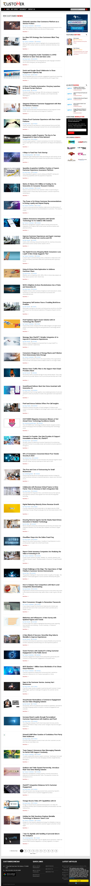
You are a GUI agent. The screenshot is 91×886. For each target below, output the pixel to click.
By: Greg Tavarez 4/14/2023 (30, 139)
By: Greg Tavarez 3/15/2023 (30, 738)
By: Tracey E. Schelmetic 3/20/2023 (32, 655)
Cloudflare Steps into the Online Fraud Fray (38, 537)
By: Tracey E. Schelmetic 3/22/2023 (32, 555)
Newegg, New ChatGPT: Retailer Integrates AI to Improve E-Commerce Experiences (40, 338)
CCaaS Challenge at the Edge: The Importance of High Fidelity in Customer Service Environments (42, 570)
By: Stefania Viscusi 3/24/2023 (30, 458)
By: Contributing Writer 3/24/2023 (31, 473)
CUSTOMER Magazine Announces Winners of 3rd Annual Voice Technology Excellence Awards (40, 420)
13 (29, 851)
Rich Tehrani (76, 48)
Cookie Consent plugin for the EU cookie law (78, 883)
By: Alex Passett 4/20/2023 (30, 90)
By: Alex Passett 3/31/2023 (30, 341)
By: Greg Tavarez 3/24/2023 (30, 491)
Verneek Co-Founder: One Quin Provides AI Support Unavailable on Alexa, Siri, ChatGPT (41, 437)
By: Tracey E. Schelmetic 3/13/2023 (32, 820)
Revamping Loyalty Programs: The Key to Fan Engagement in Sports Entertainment (39, 136)
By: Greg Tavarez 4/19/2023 (30, 108)
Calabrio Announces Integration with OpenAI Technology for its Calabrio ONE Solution (39, 220)
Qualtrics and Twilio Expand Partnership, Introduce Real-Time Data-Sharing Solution (41, 768)
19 (52, 851)
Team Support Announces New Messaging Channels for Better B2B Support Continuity (42, 751)
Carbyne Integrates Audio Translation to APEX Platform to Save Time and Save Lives (39, 56)
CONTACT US (31, 9)
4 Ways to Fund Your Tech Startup (35, 152)
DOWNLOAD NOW (77, 90)
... (19, 851)
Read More (25, 31)
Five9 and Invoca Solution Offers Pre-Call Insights (41, 403)
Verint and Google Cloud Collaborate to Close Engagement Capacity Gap (39, 71)
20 (56, 851)
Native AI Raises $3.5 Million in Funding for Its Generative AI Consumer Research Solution (39, 185)
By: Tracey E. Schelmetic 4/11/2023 (32, 205)
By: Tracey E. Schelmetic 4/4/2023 (31, 256)
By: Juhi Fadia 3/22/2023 (29, 573)
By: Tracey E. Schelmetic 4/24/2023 (32, 41)
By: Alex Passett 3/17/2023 (30, 704)
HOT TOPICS (14, 9)
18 (48, 851)
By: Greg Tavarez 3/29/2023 (30, 390)
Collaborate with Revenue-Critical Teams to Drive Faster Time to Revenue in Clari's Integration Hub (40, 488)
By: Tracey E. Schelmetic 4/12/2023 (32, 188)
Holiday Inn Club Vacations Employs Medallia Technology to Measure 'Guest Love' (39, 817)
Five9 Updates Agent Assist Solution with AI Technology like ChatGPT (39, 321)
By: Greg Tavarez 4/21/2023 (30, 74)
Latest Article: (78, 39)
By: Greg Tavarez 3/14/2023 (30, 789)
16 (40, 851)
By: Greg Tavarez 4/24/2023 (30, 59)
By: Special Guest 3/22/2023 (30, 589)
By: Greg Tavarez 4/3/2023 (30, 289)
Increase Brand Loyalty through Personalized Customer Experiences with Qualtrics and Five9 (40, 718)
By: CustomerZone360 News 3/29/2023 (33, 423)
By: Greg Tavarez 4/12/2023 (30, 172)
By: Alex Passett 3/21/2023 (30, 622)
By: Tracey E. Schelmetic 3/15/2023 (32, 754)
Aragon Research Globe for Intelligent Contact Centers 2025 (80, 110)
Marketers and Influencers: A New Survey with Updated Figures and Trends (39, 618)
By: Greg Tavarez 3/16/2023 (30, 721)
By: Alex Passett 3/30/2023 (30, 373)
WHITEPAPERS (50, 866)
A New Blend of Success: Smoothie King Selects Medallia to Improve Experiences (40, 636)
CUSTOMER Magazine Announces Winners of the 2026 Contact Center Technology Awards (74, 866)
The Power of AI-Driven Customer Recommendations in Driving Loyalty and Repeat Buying (42, 202)
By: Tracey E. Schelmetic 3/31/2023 (32, 357)
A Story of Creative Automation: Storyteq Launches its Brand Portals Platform (41, 87)
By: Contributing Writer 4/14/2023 (31, 155)
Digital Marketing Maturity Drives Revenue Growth (41, 504)
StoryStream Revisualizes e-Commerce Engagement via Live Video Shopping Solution (42, 701)
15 (37, 851)
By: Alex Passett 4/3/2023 (29, 306)
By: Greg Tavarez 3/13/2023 (30, 803)
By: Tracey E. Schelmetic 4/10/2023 (32, 223)
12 (25, 851)
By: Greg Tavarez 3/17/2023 (30, 686)
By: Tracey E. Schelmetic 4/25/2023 (32, 25)
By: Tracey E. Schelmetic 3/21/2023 (32, 604)
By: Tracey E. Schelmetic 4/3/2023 (31, 324)
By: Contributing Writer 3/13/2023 (31, 838)
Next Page (32, 853)
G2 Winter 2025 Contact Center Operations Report (80, 88)
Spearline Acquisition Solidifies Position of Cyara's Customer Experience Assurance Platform (41, 169)
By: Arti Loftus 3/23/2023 (29, 524)
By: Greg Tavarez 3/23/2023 (30, 506)
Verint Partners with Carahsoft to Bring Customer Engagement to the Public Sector (41, 652)
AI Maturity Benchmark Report (81, 98)
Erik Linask (76, 38)
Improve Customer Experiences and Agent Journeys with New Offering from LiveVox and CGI (42, 237)
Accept (79, 881)
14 (33, 851)
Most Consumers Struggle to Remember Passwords (42, 602)
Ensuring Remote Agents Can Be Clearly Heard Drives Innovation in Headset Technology (42, 521)
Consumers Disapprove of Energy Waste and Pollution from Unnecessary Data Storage (42, 354)
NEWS (8, 9)
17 (44, 851)
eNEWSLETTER (50, 871)
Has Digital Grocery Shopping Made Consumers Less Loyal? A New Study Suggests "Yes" (42, 253)
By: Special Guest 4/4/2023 (30, 273)
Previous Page (14, 851)
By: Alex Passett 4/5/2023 (29, 240)
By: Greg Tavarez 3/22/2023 (30, 539)
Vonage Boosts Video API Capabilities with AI (39, 801)
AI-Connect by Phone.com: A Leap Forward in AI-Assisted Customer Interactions (81, 53)
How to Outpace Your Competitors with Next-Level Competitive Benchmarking (41, 586)
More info (71, 878)
